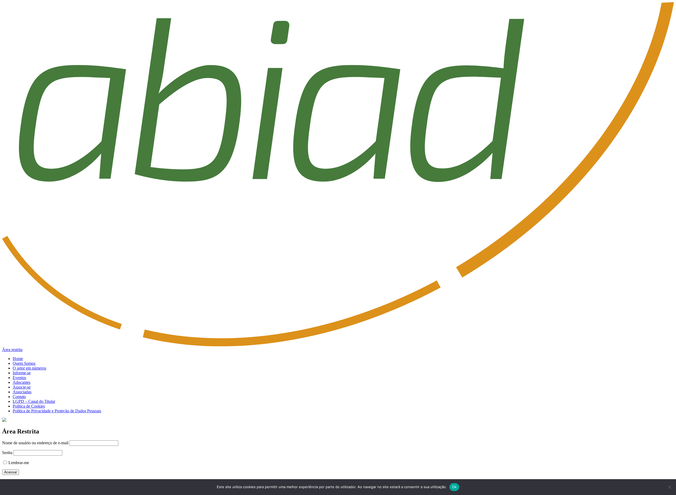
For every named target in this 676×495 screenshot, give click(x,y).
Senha (7, 452)
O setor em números (29, 368)
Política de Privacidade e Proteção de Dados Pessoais (57, 411)
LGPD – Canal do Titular (34, 401)
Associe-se (22, 387)
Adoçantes (21, 382)
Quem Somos (24, 363)
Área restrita (12, 349)
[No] (669, 487)
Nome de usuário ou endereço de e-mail (35, 443)
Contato (19, 396)
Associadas (22, 392)
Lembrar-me (18, 462)
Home (18, 358)
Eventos (19, 377)
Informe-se (22, 373)
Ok (454, 487)
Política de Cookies (29, 406)
